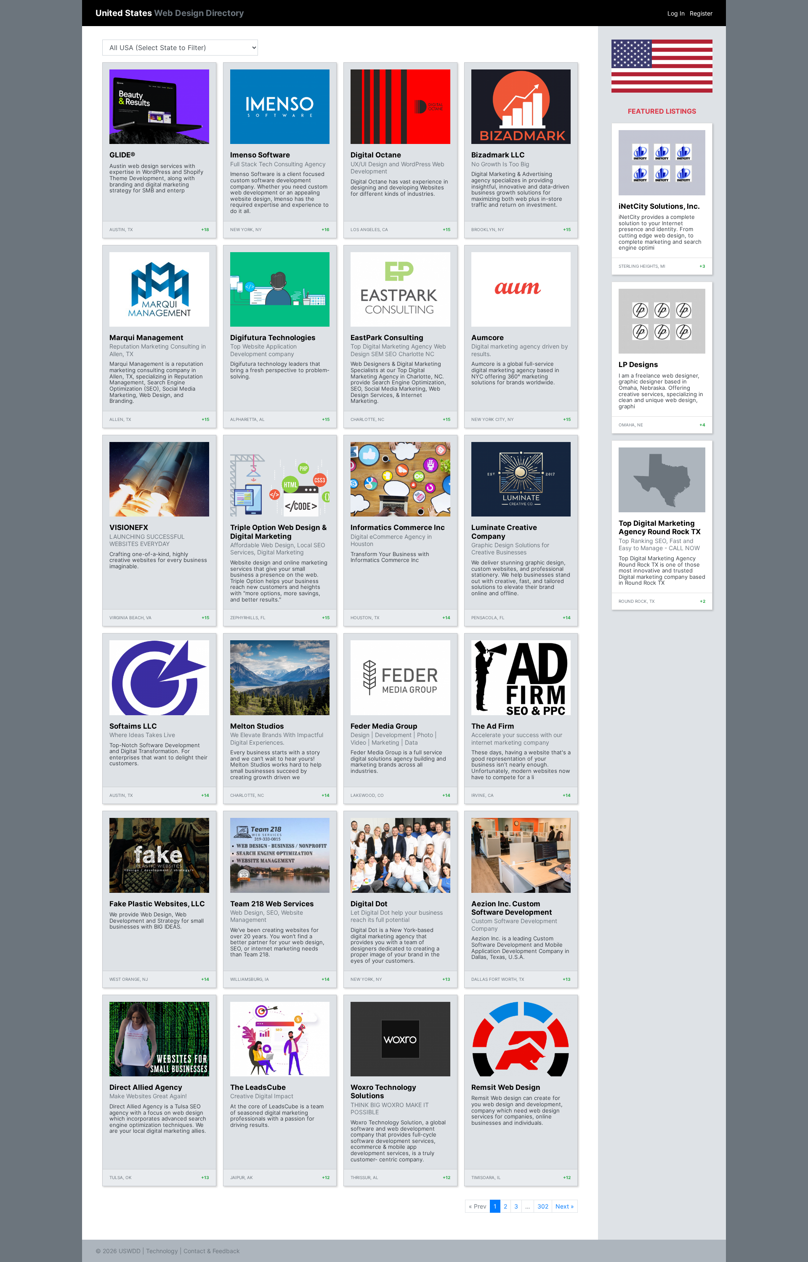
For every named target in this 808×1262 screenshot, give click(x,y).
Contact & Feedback (211, 1250)
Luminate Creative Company (504, 531)
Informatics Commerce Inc (398, 527)
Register (701, 13)
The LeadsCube (258, 1087)
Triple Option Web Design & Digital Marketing (278, 531)
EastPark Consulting (387, 337)
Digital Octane (376, 155)
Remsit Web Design (505, 1087)
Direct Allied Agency (145, 1087)
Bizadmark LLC (498, 155)
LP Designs (638, 364)
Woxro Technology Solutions (383, 1091)
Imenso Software (260, 155)
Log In (676, 13)
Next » (565, 1206)
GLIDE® (122, 155)
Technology (162, 1250)
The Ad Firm (492, 726)
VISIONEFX (128, 527)
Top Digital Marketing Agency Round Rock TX (660, 527)
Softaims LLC (133, 726)
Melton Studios (257, 726)
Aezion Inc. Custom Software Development (511, 908)
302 (542, 1206)
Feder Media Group (384, 726)
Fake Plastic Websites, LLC (157, 904)
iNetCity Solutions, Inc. (659, 206)
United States (170, 13)
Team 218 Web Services (272, 904)
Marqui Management (146, 337)
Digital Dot (369, 904)
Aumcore (487, 337)
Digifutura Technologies (273, 337)
